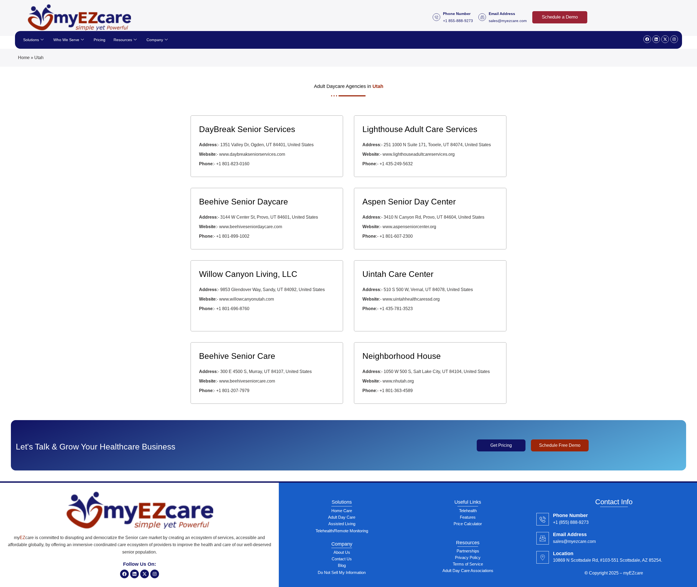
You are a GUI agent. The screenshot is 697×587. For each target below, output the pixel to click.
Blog (342, 565)
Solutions (31, 40)
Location (563, 553)
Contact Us (342, 559)
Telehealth (468, 510)
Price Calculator (468, 523)
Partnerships (468, 551)
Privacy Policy (468, 557)
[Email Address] (542, 538)
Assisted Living (341, 523)
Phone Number (570, 515)
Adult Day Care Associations (467, 570)
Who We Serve (66, 40)
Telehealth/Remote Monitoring (342, 530)
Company (154, 40)
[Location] (542, 557)
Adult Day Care (341, 517)
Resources (123, 40)
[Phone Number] (542, 519)
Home (24, 57)
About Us (342, 552)
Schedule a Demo (560, 17)
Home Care (341, 510)
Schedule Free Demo (559, 445)
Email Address (570, 534)
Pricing (99, 40)
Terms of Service (468, 564)
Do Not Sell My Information (342, 572)
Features (468, 517)
